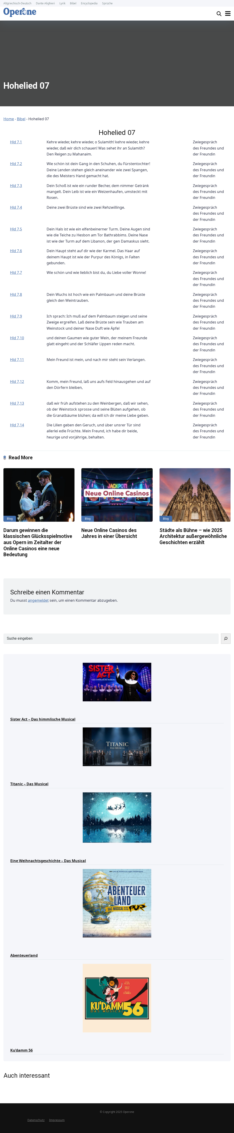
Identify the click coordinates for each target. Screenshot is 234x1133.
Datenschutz (36, 1120)
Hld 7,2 (16, 163)
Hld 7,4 (16, 207)
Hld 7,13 (17, 403)
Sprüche (107, 3)
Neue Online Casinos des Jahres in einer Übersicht (109, 533)
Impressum (57, 1120)
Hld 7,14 (17, 425)
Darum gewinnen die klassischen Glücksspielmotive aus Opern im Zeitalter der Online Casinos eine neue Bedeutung (37, 542)
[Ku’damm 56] (117, 998)
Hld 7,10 (17, 337)
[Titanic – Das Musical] (117, 746)
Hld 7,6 (16, 250)
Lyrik (62, 3)
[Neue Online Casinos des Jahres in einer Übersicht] (116, 494)
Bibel (73, 3)
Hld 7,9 (16, 316)
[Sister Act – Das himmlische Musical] (117, 682)
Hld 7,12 (17, 381)
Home (8, 118)
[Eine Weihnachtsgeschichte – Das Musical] (117, 817)
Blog (10, 519)
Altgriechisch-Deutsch (17, 3)
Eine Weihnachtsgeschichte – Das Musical (48, 860)
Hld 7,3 (16, 185)
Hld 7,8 (16, 294)
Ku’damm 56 (21, 1050)
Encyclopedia (89, 3)
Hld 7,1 (16, 141)
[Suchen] (226, 638)
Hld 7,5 (16, 229)
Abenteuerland (24, 955)
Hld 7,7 (16, 272)
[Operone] (19, 12)
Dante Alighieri (45, 3)
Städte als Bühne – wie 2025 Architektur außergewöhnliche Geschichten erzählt (193, 536)
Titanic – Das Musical (29, 783)
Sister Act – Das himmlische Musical (42, 719)
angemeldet (38, 600)
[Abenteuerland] (117, 903)
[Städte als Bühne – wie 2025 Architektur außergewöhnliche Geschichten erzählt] (195, 494)
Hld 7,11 (17, 359)
